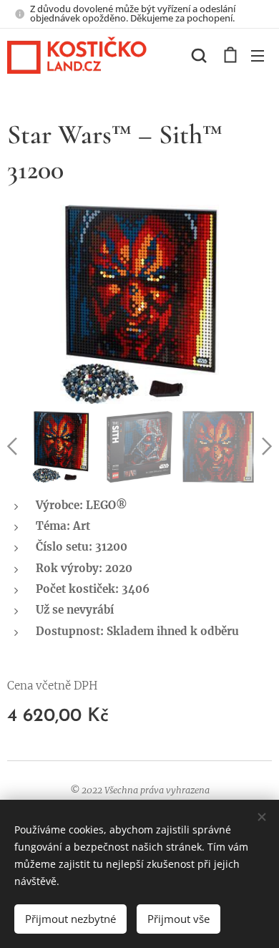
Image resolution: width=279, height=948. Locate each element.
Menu (257, 55)
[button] (199, 55)
